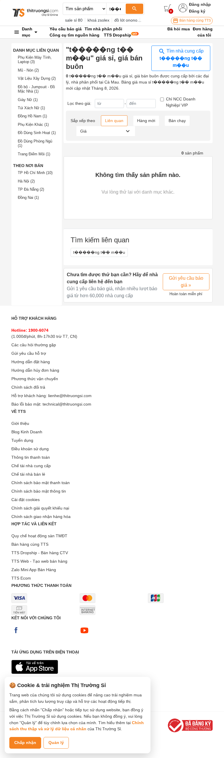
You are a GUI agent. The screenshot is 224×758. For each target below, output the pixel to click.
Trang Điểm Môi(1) (34, 154)
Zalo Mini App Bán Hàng (33, 569)
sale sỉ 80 (74, 20)
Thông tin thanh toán (30, 457)
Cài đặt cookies (25, 499)
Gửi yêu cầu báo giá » (186, 282)
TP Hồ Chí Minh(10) (35, 173)
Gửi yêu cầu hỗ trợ (28, 353)
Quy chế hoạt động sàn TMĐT (39, 535)
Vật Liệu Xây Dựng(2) (37, 78)
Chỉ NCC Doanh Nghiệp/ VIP (180, 102)
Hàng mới (146, 120)
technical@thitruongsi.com (67, 404)
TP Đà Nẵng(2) (31, 189)
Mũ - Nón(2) (28, 70)
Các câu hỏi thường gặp (33, 345)
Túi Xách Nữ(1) (31, 108)
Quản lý (56, 742)
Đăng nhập (200, 4)
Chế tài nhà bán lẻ (28, 474)
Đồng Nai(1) (28, 197)
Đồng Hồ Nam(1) (32, 116)
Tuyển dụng (22, 440)
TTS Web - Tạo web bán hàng (39, 561)
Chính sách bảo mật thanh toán (40, 482)
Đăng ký (197, 11)
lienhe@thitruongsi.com (70, 395)
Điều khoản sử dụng (30, 448)
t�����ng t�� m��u (99, 252)
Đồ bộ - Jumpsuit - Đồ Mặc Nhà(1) (36, 89)
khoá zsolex (98, 20)
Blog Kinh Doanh (26, 432)
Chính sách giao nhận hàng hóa (41, 516)
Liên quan (114, 120)
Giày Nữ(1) (28, 100)
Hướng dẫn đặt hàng (30, 361)
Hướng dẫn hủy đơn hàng (35, 370)
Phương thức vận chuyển (34, 378)
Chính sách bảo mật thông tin (38, 491)
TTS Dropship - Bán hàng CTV (39, 552)
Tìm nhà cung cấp (182, 58)
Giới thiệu (20, 423)
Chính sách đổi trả (28, 387)
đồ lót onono (125, 20)
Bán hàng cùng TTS (194, 20)
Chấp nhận (25, 742)
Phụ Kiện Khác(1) (33, 124)
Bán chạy (177, 120)
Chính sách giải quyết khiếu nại (40, 508)
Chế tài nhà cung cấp (31, 465)
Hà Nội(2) (26, 181)
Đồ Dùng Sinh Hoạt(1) (37, 133)
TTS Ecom (21, 578)
